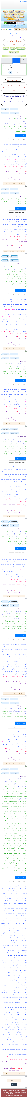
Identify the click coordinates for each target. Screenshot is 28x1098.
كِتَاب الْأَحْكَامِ (14, 85)
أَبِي (14, 123)
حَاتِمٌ (25, 711)
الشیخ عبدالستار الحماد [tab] (17, 139)
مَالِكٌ (9, 118)
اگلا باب (10, 1080)
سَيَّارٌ (15, 534)
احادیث (6, 48)
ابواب (13, 48)
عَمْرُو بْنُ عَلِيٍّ (18, 266)
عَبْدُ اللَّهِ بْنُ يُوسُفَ (16, 364)
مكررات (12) (5, 256)
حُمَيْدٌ (15, 269)
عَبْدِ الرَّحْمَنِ (23, 798)
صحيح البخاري (14, 79)
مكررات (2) (5, 109)
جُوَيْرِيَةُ (20, 781)
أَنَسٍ (9, 269)
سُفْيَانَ (6, 439)
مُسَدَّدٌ (20, 439)
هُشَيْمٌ (25, 534)
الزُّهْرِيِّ (6, 781)
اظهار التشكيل (14, 113)
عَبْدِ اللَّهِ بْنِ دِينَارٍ (19, 366)
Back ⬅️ (14, 1085)
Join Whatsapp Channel (14, 34)
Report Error (14, 109)
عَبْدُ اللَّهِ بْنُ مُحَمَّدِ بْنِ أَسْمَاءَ (13, 779)
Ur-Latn (22, 29)
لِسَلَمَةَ (25, 713)
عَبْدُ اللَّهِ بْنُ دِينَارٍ (16, 441)
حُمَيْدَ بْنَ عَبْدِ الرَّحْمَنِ (18, 783)
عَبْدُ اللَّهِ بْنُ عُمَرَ (18, 619)
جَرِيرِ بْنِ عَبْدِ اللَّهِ (21, 536)
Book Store (17, 29)
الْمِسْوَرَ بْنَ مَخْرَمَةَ (21, 786)
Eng (26, 29)
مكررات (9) (5, 698)
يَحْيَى (12, 439)
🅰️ (4, 29)
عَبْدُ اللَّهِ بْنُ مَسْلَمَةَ (16, 708)
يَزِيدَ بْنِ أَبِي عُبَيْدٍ (14, 711)
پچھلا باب (18, 1080)
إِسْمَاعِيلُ (19, 118)
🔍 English (5, 113)
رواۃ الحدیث (14, 52)
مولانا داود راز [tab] (20, 135)
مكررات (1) (5, 189)
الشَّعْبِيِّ (8, 534)
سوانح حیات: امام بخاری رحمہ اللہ (14, 56)
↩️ (1, 29)
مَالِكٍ (13, 781)
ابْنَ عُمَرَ (24, 444)
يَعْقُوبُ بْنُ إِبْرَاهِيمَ (16, 531)
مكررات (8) (5, 354)
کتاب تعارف (21, 48)
